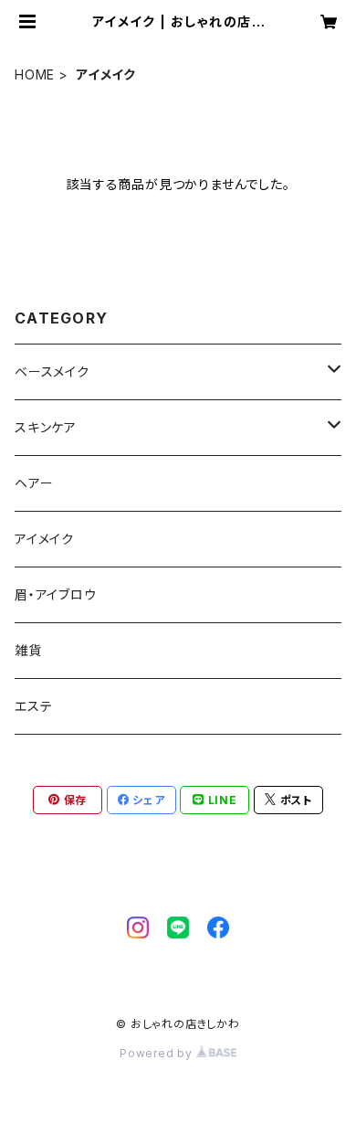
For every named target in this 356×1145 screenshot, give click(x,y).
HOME (35, 74)
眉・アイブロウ (56, 594)
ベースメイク (52, 371)
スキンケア (46, 427)
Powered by (158, 1053)
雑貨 (28, 650)
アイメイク (44, 538)
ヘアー (34, 483)
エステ (33, 706)
